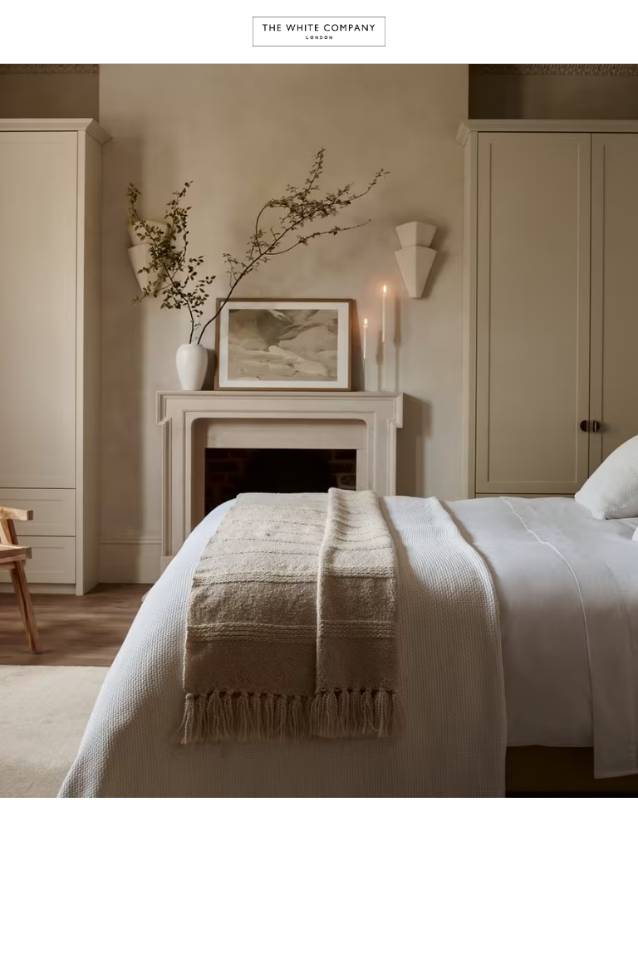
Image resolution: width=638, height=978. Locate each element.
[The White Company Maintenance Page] (319, 31)
